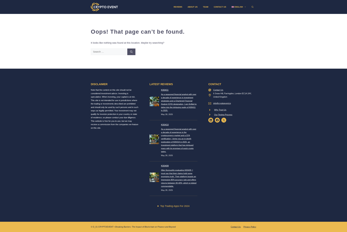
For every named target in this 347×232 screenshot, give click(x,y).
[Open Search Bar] (252, 7)
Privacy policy (249, 227)
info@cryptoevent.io (222, 103)
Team (205, 7)
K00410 (165, 124)
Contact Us (220, 7)
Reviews (178, 7)
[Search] (131, 52)
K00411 (164, 90)
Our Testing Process (223, 115)
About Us (192, 7)
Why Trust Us (220, 110)
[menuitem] (239, 7)
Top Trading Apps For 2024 (174, 206)
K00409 (165, 166)
